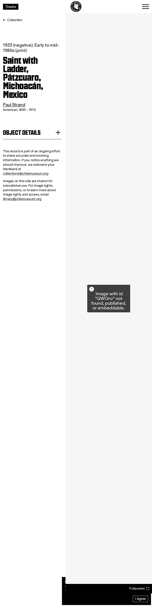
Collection (14, 20)
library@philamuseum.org (22, 199)
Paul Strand (14, 104)
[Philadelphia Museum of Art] (76, 6)
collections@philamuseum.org (25, 173)
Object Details (22, 132)
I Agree (140, 599)
